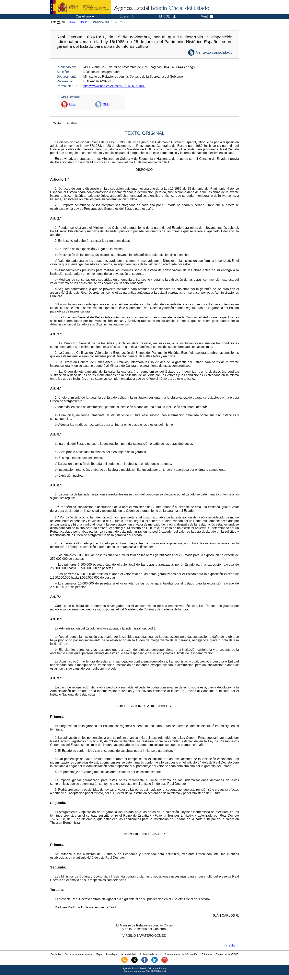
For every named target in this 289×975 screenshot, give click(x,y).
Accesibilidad (128, 954)
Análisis (72, 123)
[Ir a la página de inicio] (161, 8)
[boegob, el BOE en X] (134, 962)
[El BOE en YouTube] (164, 962)
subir (232, 945)
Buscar (83, 21)
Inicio (72, 21)
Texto (57, 123)
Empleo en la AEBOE (227, 954)
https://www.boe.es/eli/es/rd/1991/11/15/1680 (114, 86)
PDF (72, 104)
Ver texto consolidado (214, 52)
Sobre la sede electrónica (78, 954)
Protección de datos (150, 954)
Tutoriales (207, 954)
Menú (205, 16)
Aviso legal (112, 954)
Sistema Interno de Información (181, 954)
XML (106, 104)
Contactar (56, 954)
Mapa (99, 954)
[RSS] (124, 962)
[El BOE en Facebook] (144, 962)
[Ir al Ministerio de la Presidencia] (80, 7)
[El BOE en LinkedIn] (154, 962)
